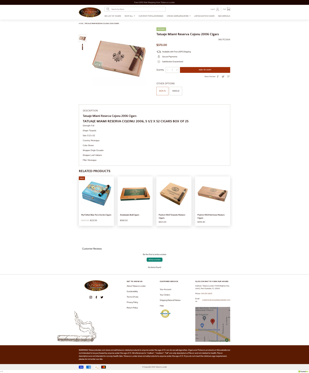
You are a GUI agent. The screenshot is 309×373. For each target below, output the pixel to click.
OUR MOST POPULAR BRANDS (151, 16)
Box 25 (162, 91)
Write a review (154, 259)
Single (175, 91)
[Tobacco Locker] (90, 12)
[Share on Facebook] (217, 76)
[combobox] (135, 9)
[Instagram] (90, 297)
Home (81, 23)
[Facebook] (96, 297)
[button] (225, 9)
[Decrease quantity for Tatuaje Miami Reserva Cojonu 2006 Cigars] (167, 70)
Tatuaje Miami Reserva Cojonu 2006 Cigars (102, 23)
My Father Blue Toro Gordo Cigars (96, 215)
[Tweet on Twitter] (223, 76)
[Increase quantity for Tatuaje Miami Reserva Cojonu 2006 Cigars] (177, 70)
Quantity (160, 69)
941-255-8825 (206, 293)
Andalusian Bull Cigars (129, 215)
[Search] (108, 9)
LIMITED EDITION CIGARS (204, 16)
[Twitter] (102, 297)
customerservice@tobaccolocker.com (216, 300)
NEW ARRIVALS (224, 16)
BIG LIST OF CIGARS (113, 16)
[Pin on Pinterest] (228, 76)
